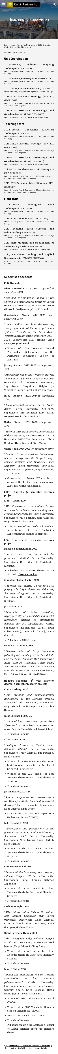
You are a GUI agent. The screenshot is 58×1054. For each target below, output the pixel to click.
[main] (29, 19)
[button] (3, 4)
